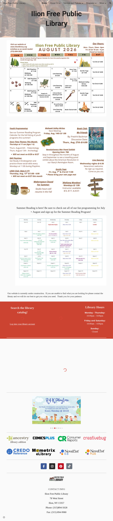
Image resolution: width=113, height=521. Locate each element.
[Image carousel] (56, 412)
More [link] (102, 3)
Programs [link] (90, 3)
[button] (110, 3)
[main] (56, 18)
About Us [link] (54, 3)
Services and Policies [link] (72, 3)
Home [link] (44, 3)
